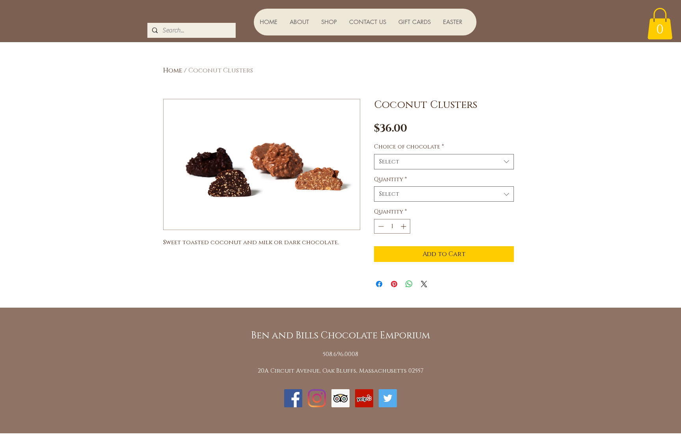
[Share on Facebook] (379, 284)
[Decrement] (380, 226)
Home (172, 70)
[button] (660, 23)
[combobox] (444, 161)
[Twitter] (388, 398)
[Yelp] (364, 398)
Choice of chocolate (409, 146)
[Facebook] (293, 398)
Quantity (390, 179)
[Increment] (404, 226)
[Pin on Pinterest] (394, 284)
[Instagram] (317, 398)
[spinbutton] (392, 226)
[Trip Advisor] (340, 398)
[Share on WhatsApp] (409, 284)
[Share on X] (424, 284)
